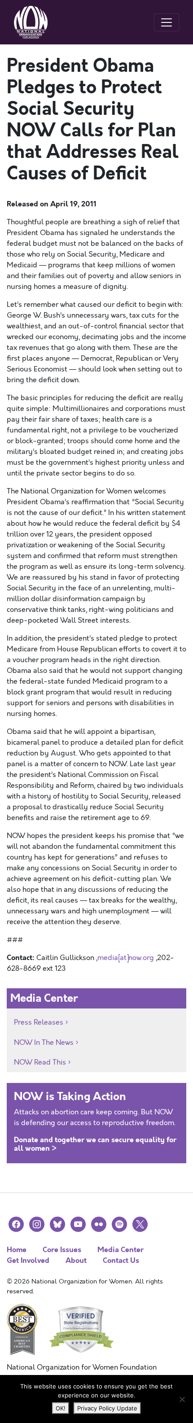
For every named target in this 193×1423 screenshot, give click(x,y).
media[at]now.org (125, 958)
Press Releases (38, 1022)
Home (16, 1249)
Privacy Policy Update (107, 1408)
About (76, 1260)
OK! (61, 1408)
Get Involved (28, 1260)
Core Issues (62, 1249)
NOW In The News (44, 1043)
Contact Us (121, 1260)
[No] (181, 1399)
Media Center (120, 1249)
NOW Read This (40, 1062)
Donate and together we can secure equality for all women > (95, 1144)
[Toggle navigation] (166, 22)
